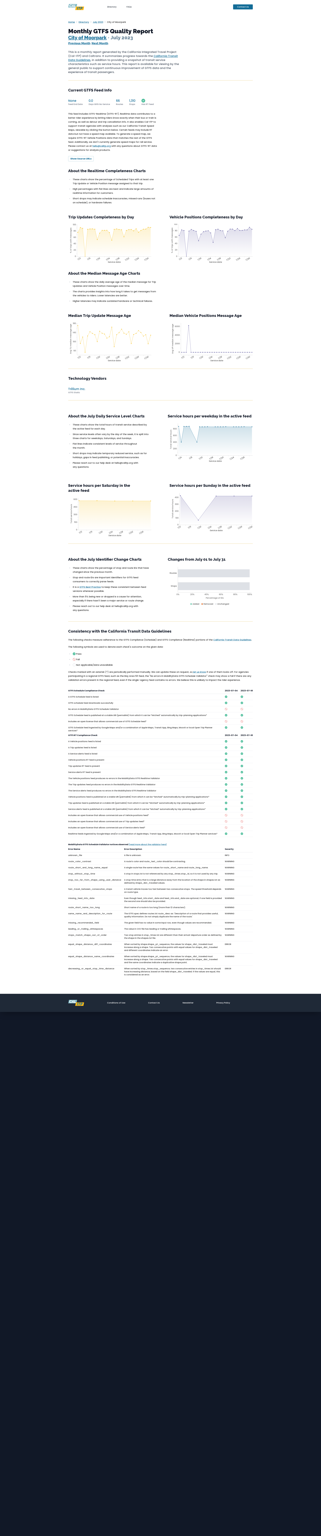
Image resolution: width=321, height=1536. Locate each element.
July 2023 (98, 22)
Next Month (100, 43)
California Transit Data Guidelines (232, 639)
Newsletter (188, 1002)
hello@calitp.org (101, 146)
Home (71, 22)
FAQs (129, 6)
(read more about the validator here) (148, 844)
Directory (111, 6)
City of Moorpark (87, 37)
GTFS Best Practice (90, 587)
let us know (199, 672)
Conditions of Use (116, 1002)
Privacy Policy (223, 1002)
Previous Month (79, 43)
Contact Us (243, 6)
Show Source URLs (81, 158)
